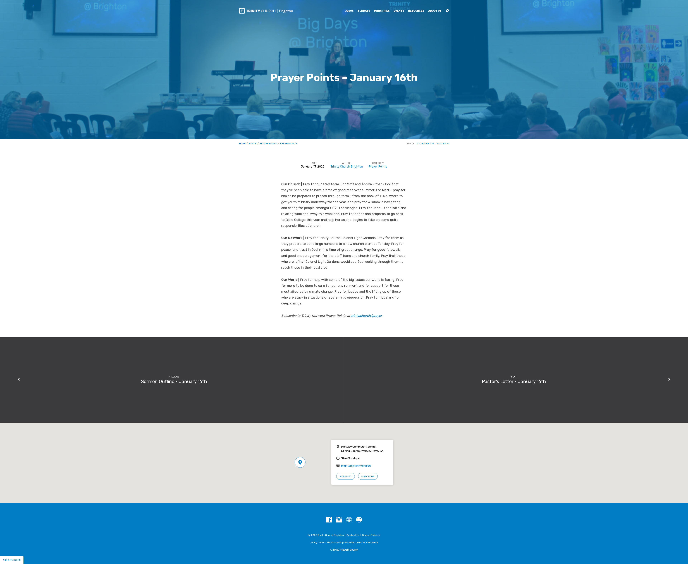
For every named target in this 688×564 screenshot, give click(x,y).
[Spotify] (359, 519)
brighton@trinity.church (356, 465)
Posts (252, 143)
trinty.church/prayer (366, 316)
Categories (424, 143)
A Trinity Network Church (344, 549)
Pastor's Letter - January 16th (514, 381)
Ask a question (12, 560)
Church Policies (371, 535)
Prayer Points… (289, 143)
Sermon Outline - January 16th (174, 381)
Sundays (364, 11)
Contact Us (353, 535)
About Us (434, 11)
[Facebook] (329, 519)
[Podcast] (349, 519)
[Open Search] (447, 10)
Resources (416, 11)
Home (242, 143)
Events (399, 11)
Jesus (349, 11)
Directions (367, 476)
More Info (345, 476)
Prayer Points (268, 143)
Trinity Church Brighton (347, 166)
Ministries (382, 11)
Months (441, 143)
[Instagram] (339, 519)
